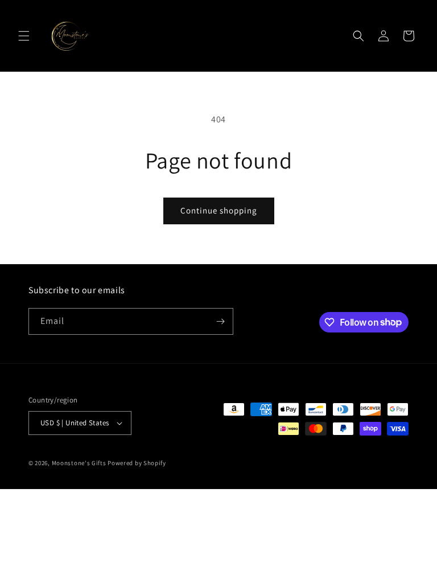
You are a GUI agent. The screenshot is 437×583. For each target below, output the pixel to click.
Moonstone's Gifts (79, 463)
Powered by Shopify (137, 463)
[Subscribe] (220, 321)
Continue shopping (218, 210)
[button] (23, 35)
